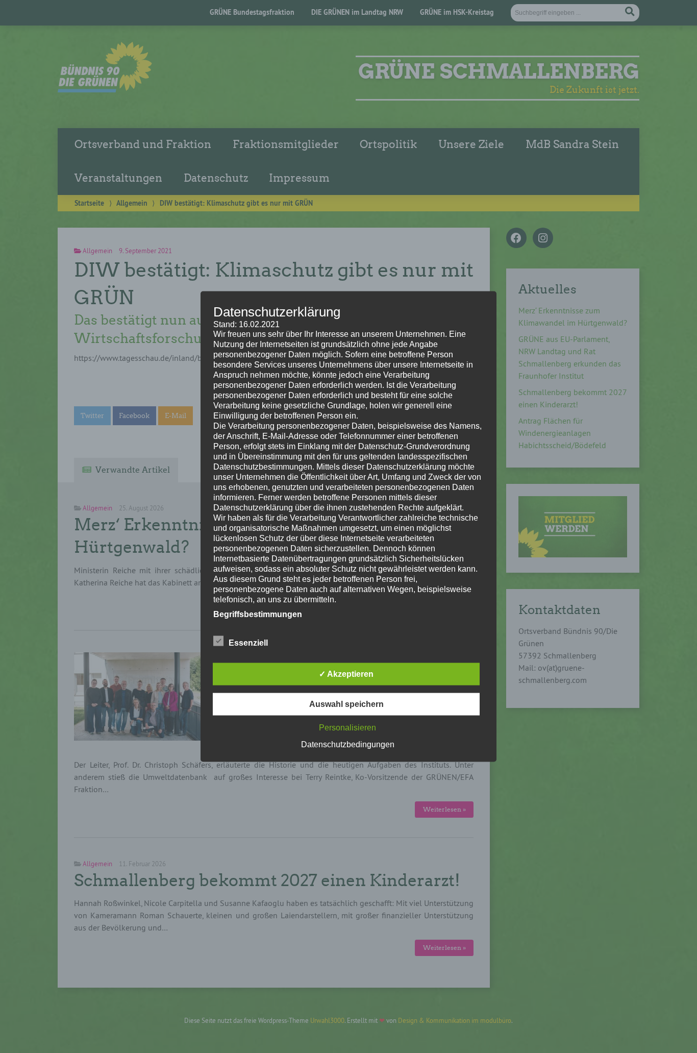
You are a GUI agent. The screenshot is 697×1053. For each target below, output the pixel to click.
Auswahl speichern (346, 704)
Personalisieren (347, 727)
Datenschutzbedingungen (347, 744)
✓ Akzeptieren (346, 674)
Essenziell (248, 643)
